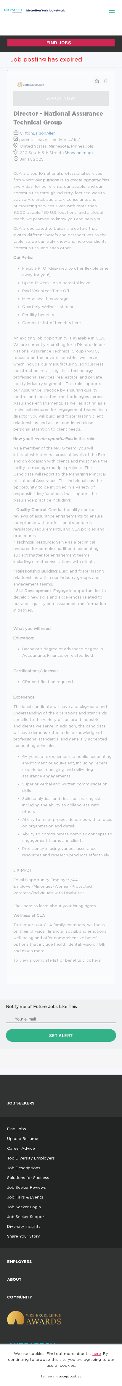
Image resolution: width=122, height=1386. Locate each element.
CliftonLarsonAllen (38, 133)
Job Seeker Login (24, 1207)
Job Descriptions (23, 1168)
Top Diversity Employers (31, 1158)
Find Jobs (16, 1129)
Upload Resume (22, 1138)
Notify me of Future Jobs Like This (41, 1006)
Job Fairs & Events (25, 1197)
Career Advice (21, 1148)
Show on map (78, 153)
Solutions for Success (28, 1177)
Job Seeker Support (26, 1216)
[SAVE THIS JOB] (106, 81)
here (96, 1353)
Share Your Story (23, 1236)
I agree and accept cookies (61, 1376)
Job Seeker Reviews (26, 1187)
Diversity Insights (24, 1226)
